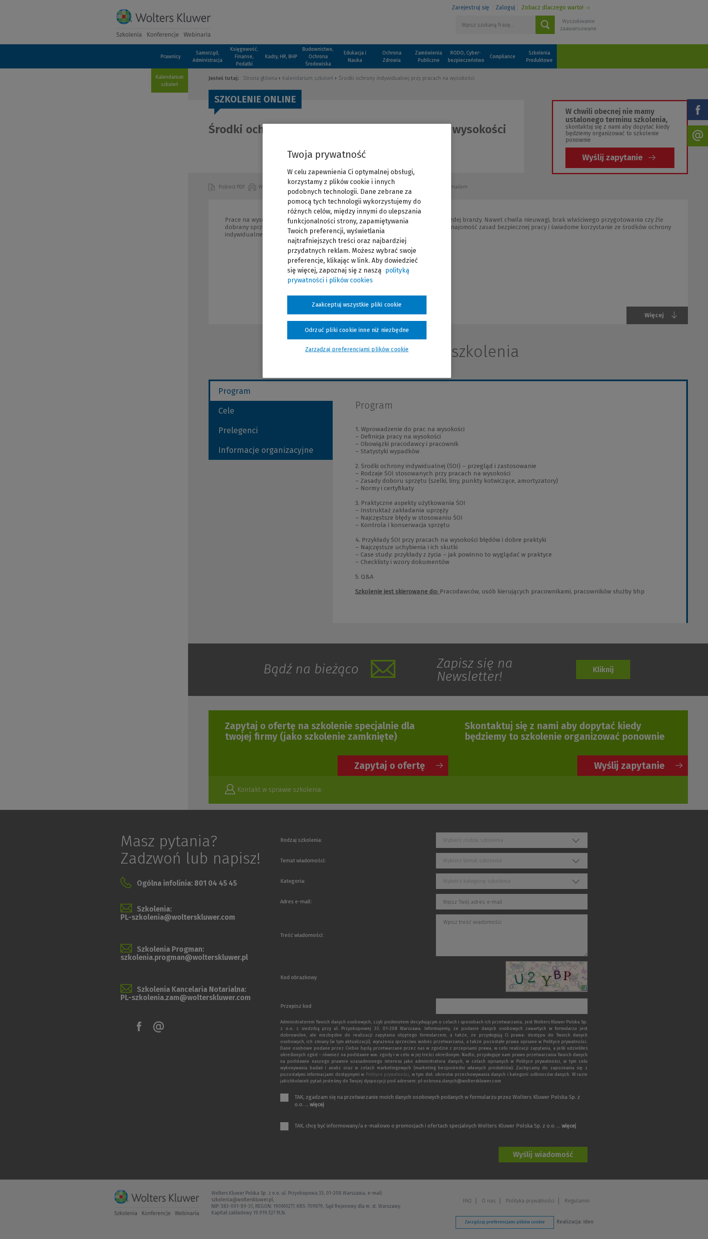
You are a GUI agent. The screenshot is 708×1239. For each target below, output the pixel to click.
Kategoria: (292, 881)
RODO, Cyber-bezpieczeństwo (465, 56)
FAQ (467, 1201)
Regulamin (577, 1201)
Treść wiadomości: (302, 935)
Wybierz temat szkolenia (472, 860)
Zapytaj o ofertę (389, 765)
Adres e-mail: (296, 901)
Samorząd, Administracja (207, 56)
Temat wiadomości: (303, 860)
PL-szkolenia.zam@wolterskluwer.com (185, 997)
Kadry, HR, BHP (281, 56)
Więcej (654, 315)
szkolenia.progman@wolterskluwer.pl (184, 957)
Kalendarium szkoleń (170, 80)
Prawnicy (171, 56)
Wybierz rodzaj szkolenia (473, 840)
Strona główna (260, 78)
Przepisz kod (295, 1006)
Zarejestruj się (470, 7)
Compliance (502, 56)
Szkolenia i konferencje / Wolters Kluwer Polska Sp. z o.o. (163, 23)
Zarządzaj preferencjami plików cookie (505, 1222)
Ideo (588, 1222)
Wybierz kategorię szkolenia (477, 881)
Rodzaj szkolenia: (301, 840)
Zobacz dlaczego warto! (552, 7)
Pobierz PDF (232, 187)
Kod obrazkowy (298, 977)
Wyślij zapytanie (612, 157)
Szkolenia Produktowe (539, 56)
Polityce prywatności (387, 1074)
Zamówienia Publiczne (428, 56)
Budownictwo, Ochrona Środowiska (318, 56)
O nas (489, 1201)
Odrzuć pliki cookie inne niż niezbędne (357, 330)
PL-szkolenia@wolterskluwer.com (177, 917)
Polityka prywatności (530, 1201)
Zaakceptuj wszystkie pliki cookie (357, 304)
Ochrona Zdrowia (392, 56)
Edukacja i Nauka (355, 56)
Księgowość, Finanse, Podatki (244, 56)
